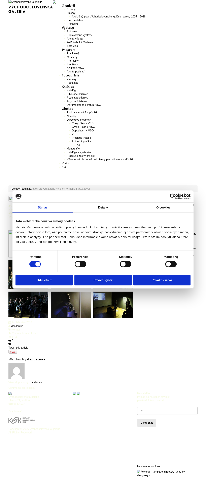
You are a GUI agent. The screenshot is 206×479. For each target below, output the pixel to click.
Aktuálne (72, 31)
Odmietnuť (44, 280)
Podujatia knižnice (77, 97)
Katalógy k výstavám (79, 152)
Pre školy (72, 64)
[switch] (80, 264)
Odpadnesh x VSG (83, 130)
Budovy (71, 9)
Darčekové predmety (79, 119)
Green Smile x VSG (83, 126)
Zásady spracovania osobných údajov (160, 431)
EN (64, 167)
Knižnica (68, 86)
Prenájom (72, 23)
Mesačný (72, 57)
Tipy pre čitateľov (77, 101)
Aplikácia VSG (75, 67)
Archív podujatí (75, 71)
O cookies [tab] (163, 207)
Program (68, 50)
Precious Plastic (81, 137)
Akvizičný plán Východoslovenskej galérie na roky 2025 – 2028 (108, 16)
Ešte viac (72, 45)
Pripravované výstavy (79, 35)
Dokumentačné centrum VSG (84, 104)
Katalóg (71, 90)
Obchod (67, 109)
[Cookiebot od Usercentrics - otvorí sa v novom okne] (173, 196)
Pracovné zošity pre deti (81, 155)
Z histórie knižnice (77, 94)
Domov (15, 188)
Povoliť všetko (162, 280)
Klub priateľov (75, 20)
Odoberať (146, 422)
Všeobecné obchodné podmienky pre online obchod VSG (100, 159)
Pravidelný (73, 53)
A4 (78, 144)
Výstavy (71, 79)
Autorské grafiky (81, 141)
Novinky (71, 116)
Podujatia (72, 82)
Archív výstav (75, 38)
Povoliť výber (103, 280)
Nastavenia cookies (148, 466)
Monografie (73, 148)
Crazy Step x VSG (83, 123)
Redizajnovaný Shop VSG (82, 112)
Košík (66, 163)
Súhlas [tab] (43, 207)
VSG (74, 134)
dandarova (17, 325)
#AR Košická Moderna (80, 42)
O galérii (68, 5)
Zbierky (71, 12)
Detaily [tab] (103, 207)
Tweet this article (18, 347)
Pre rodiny (73, 60)
